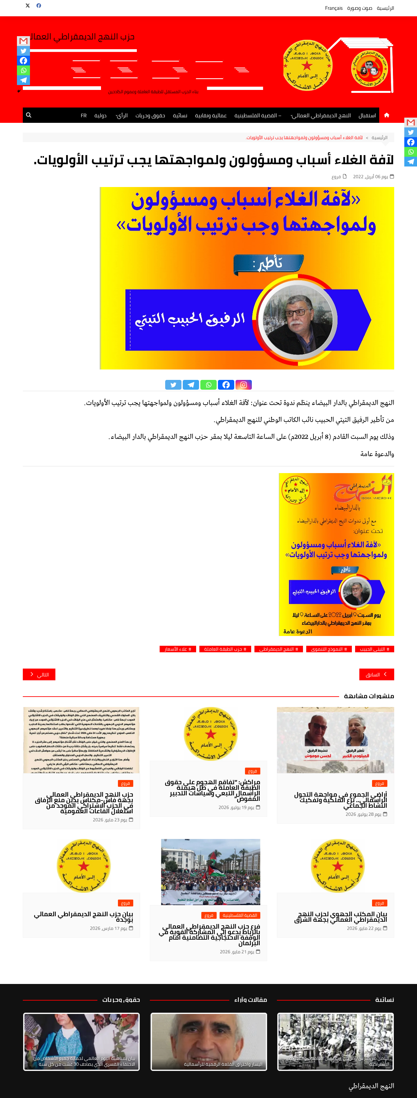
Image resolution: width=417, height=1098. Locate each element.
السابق (373, 674)
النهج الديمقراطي (276, 649)
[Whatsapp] (23, 70)
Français (334, 8)
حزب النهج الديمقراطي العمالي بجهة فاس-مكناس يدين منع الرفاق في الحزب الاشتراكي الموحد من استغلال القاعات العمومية (84, 802)
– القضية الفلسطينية (258, 115)
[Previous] (163, 1042)
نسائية (180, 115)
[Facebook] (23, 60)
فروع (336, 177)
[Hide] (19, 91)
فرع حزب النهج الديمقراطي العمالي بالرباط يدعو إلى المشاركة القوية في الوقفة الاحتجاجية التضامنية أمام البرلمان (209, 934)
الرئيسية (385, 8)
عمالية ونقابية (211, 115)
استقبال (367, 115)
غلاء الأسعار (176, 649)
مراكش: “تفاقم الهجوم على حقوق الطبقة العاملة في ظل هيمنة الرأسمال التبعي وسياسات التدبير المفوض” (212, 790)
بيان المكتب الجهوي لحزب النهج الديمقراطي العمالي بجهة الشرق (340, 916)
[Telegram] (23, 80)
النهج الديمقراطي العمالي (321, 115)
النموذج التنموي (327, 649)
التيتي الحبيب (372, 649)
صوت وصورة (359, 8)
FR (84, 115)
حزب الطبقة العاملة (223, 649)
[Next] (380, 1042)
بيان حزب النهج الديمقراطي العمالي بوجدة (83, 916)
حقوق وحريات (150, 115)
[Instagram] (244, 385)
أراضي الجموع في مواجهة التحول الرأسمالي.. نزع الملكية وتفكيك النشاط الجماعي (340, 799)
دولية (100, 115)
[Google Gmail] (23, 41)
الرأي (122, 115)
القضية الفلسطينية (240, 915)
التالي (43, 674)
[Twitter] (23, 51)
